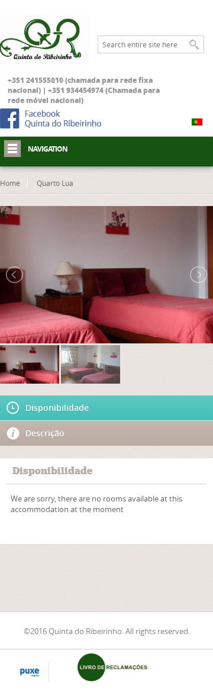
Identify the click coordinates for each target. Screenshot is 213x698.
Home (10, 183)
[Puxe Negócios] (29, 672)
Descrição (44, 433)
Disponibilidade (57, 407)
